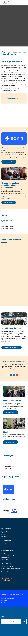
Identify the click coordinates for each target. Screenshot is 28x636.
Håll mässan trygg (10, 412)
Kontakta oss (4, 534)
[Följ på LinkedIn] (14, 375)
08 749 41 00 (9, 566)
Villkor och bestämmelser (7, 598)
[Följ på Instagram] (17, 375)
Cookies (3, 602)
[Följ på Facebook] (11, 375)
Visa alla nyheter (8, 220)
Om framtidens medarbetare (11, 347)
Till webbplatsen (8, 202)
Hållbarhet (4, 536)
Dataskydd (4, 600)
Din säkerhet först (10, 442)
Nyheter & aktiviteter (7, 532)
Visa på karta (4, 572)
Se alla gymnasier (8, 162)
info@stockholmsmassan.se (13, 568)
